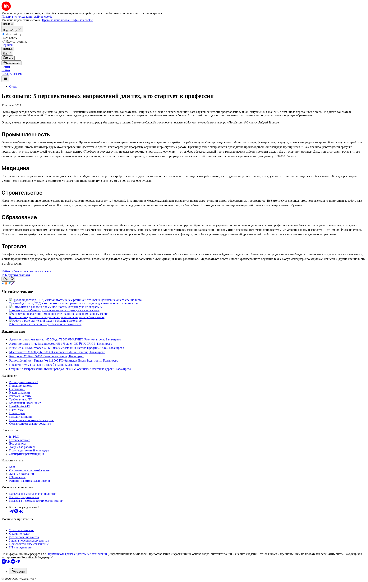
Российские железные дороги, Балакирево (103, 369)
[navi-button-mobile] (5, 79)
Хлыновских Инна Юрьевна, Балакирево (78, 352)
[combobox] (17, 571)
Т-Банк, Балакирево (67, 364)
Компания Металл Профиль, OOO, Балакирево (93, 347)
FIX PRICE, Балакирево (96, 343)
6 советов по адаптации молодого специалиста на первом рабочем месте (56, 317)
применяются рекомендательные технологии (77, 554)
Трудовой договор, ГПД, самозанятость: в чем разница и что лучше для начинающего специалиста (74, 303)
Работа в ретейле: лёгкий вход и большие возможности (45, 324)
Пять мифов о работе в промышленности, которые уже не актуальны (54, 310)
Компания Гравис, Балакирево (64, 356)
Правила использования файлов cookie (67, 20)
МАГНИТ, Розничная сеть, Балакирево (95, 339)
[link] (8, 58)
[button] (6, 66)
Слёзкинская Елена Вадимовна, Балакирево (89, 360)
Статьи (13, 86)
